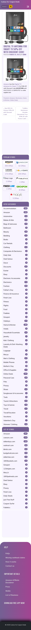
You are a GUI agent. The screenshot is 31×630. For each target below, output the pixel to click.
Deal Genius (15, 259)
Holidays (15, 321)
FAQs (8, 553)
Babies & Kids (15, 220)
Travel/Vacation (15, 413)
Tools (15, 397)
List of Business (12, 595)
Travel (15, 409)
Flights (15, 305)
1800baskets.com (15, 461)
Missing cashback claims (15, 558)
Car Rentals (15, 243)
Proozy (15, 386)
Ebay (15, 274)
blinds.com (15, 449)
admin (24, 55)
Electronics (19, 98)
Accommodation (15, 208)
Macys (15, 354)
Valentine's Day (15, 420)
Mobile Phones (15, 362)
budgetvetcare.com (15, 453)
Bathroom (15, 228)
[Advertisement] (15, 138)
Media (8, 591)
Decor (15, 263)
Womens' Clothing (15, 424)
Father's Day (15, 290)
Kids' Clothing (15, 340)
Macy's (15, 472)
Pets (15, 382)
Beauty (15, 232)
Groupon (15, 317)
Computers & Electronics (15, 251)
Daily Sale (15, 255)
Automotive (15, 216)
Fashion (15, 286)
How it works (11, 562)
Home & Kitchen (15, 325)
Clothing (15, 247)
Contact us (10, 566)
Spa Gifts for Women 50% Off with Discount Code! (8, 111)
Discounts (15, 267)
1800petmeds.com (15, 476)
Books (15, 239)
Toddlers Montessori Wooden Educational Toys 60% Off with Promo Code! (22, 113)
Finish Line (15, 298)
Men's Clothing (15, 358)
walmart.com (15, 445)
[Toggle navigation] (28, 6)
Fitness (15, 302)
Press (8, 587)
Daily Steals (15, 496)
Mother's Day (15, 366)
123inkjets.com (15, 469)
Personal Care (15, 378)
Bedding (15, 236)
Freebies (15, 313)
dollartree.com (15, 457)
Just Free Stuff (15, 500)
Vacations (15, 417)
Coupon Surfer (15, 504)
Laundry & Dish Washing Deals (15, 345)
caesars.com (15, 438)
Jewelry (15, 336)
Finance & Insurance (15, 294)
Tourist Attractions (15, 401)
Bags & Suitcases (15, 224)
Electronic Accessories (15, 278)
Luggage (15, 351)
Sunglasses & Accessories (15, 393)
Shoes (15, 389)
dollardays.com (15, 441)
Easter (15, 271)
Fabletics (15, 507)
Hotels (15, 329)
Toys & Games (15, 405)
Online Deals (14, 100)
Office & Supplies (15, 370)
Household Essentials (15, 333)
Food (15, 309)
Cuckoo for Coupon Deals (10, 2)
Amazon (12, 98)
